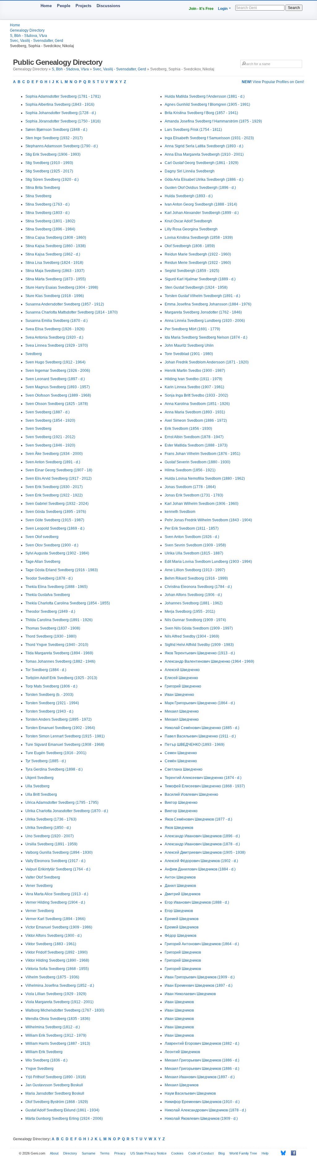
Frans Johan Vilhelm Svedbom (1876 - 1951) (202, 454)
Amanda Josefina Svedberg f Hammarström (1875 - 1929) (213, 121)
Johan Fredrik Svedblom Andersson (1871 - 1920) (207, 362)
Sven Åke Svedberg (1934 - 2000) (54, 454)
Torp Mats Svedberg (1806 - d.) (51, 686)
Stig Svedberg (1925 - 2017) (49, 171)
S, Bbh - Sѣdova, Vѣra (28, 35)
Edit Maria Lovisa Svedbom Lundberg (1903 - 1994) (208, 561)
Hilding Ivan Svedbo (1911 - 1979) (193, 379)
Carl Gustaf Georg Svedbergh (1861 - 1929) (201, 163)
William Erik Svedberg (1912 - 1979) (55, 1035)
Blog (221, 1153)
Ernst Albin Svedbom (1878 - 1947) (194, 437)
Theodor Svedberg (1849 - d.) (50, 611)
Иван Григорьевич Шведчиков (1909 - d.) (200, 977)
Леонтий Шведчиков (182, 1052)
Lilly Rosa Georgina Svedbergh (191, 229)
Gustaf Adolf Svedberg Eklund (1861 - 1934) (62, 1110)
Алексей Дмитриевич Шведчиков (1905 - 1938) (205, 852)
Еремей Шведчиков (181, 919)
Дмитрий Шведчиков (182, 894)
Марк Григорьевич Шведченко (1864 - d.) (200, 703)
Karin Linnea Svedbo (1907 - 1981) (194, 387)
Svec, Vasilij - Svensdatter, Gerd (36, 40)
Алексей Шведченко (182, 670)
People (63, 5)
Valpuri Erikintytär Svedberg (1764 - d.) (57, 869)
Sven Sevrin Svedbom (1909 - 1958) (195, 545)
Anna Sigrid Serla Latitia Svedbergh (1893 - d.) (204, 146)
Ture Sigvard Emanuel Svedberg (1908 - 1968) (64, 744)
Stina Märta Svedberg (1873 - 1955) (55, 279)
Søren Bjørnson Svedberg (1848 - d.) (56, 129)
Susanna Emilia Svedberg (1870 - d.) (56, 320)
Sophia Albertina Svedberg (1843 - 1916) (59, 104)
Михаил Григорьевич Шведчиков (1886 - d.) (202, 1060)
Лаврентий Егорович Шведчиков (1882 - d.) (202, 1043)
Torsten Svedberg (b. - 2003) (49, 694)
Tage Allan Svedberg (42, 561)
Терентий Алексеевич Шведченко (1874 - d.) (203, 778)
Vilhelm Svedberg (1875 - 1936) (52, 977)
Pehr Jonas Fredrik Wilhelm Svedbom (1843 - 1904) (208, 520)
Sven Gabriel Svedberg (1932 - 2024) (57, 503)
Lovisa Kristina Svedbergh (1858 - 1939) (199, 237)
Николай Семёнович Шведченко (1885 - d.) (202, 728)
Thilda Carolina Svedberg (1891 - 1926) (59, 620)
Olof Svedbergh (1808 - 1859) (190, 246)
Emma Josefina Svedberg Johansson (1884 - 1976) (208, 304)
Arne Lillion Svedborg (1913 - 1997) (195, 570)
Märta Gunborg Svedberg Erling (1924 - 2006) (64, 1118)
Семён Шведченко (181, 761)
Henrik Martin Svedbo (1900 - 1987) (195, 370)
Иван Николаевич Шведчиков (190, 994)
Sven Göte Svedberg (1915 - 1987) (54, 520)
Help (265, 1153)
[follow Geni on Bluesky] (281, 1153)
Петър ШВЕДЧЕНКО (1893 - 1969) (194, 744)
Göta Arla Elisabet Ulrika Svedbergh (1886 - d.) (204, 179)
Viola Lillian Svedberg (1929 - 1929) (55, 994)
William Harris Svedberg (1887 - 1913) (57, 1043)
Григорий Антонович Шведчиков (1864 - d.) (202, 944)
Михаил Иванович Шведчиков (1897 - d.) (200, 1077)
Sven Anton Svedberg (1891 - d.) (52, 462)
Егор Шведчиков (179, 911)
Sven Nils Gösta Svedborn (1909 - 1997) (199, 628)
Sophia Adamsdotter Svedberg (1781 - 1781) (63, 96)
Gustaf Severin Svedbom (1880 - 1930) (197, 462)
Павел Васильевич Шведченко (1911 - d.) (200, 736)
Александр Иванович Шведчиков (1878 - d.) (202, 844)
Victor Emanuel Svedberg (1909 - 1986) (58, 927)
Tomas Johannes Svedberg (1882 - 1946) (60, 661)
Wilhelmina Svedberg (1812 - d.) (52, 1027)
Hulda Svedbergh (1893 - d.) (189, 196)
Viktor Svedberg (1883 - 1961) (50, 944)
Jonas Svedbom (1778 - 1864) (190, 487)
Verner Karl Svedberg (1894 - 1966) (55, 919)
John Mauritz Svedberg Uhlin (189, 345)
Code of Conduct (201, 1153)
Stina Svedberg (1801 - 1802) (50, 221)
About (54, 1153)
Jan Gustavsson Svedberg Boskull (54, 1085)
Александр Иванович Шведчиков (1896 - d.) (202, 836)
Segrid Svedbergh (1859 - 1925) (192, 271)
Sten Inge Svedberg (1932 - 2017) (54, 138)
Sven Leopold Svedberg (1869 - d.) (55, 528)
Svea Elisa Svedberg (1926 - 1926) (55, 329)
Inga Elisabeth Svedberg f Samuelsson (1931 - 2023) (209, 138)
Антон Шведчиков (180, 877)
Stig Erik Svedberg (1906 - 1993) (52, 154)
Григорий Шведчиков (183, 952)
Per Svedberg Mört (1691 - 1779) (192, 329)
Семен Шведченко (181, 753)
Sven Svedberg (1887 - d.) (47, 412)
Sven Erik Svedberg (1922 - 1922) (54, 495)
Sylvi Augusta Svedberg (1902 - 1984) (57, 553)
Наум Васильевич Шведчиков (190, 1093)
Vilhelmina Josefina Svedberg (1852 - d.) (59, 985)
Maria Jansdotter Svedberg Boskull (54, 1093)
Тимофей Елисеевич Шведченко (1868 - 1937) (205, 786)
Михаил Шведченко (182, 711)
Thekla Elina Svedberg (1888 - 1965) (56, 587)
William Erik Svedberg (44, 1052)
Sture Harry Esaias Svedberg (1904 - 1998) (61, 287)
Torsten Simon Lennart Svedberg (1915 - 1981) (65, 736)
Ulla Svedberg (37, 786)
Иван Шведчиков (179, 1002)
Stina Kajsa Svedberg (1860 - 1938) (55, 246)
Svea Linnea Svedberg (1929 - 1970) (56, 345)
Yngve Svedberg (39, 1068)
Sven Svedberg (38, 428)
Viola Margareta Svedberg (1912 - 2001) (59, 1002)
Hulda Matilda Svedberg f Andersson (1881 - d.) (205, 96)
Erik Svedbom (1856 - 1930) (188, 428)
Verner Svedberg (39, 911)
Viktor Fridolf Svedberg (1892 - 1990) (56, 952)
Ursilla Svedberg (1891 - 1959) (51, 844)
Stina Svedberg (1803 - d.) (47, 213)
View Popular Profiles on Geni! (273, 82)
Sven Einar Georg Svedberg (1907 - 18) (58, 470)
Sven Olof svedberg (42, 537)
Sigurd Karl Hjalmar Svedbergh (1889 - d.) (200, 279)
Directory (70, 1153)
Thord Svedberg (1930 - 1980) (50, 636)
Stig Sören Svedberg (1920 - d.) (52, 179)
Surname (88, 1153)
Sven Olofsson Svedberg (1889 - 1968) (58, 395)
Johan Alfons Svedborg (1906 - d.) (193, 595)
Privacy (120, 1153)
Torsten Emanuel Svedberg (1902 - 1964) (60, 728)
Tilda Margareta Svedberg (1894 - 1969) (59, 653)
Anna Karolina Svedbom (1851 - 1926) (197, 404)
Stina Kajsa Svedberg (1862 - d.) (52, 254)
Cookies (177, 1153)
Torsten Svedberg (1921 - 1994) (52, 703)
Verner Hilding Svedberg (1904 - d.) (55, 902)
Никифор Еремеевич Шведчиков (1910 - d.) (202, 1102)
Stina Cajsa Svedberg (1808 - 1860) (55, 237)
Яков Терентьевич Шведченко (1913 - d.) (200, 653)
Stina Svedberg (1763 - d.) (47, 204)
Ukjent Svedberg (39, 778)
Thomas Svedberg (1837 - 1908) (52, 628)
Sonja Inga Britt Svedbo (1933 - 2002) (196, 395)
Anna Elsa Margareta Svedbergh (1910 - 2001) (204, 154)
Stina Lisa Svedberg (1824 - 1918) (54, 262)
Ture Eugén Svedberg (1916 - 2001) (55, 753)
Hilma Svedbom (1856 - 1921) (190, 470)
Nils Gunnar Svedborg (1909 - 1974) (195, 620)
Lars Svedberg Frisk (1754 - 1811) (193, 129)
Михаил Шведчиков (181, 1085)
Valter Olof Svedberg (42, 877)
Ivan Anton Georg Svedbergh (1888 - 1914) (201, 204)
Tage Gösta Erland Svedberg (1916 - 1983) (61, 570)
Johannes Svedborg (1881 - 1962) (194, 603)
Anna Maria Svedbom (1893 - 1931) (195, 412)
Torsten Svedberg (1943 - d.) (49, 711)
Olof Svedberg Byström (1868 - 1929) (56, 1102)
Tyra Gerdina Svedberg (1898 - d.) (54, 769)
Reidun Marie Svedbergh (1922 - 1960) (198, 254)
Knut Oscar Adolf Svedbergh (188, 221)
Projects (83, 5)
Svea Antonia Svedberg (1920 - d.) (54, 337)
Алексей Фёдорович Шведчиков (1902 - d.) (201, 861)
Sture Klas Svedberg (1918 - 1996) (54, 296)
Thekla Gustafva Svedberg (47, 595)
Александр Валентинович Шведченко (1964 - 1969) (209, 661)
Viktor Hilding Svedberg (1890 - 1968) (57, 960)
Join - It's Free (201, 9)
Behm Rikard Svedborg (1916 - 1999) (196, 578)
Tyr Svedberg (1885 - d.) (45, 761)
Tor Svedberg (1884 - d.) (45, 670)
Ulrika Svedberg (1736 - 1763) (50, 819)
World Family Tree (243, 1153)
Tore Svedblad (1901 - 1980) (189, 354)
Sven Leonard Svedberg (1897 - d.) (55, 379)
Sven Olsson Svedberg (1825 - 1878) (56, 404)
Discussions (108, 5)
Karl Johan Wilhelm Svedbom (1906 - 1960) (201, 503)
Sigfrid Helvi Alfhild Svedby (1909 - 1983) (199, 645)
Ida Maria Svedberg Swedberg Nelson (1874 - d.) (206, 337)
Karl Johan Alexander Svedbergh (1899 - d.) (202, 213)
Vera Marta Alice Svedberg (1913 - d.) (56, 894)
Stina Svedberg (38, 196)
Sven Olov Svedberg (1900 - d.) (51, 545)
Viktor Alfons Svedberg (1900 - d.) (53, 935)
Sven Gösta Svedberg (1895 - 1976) (55, 512)
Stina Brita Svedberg (42, 187)
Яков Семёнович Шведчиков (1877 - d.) (198, 819)
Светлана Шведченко (183, 769)
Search (294, 8)
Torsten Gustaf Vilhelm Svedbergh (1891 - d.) (202, 296)
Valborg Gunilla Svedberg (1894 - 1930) (59, 852)
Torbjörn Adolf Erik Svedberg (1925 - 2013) (61, 678)
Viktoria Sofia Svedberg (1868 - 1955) (57, 969)
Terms (105, 1153)
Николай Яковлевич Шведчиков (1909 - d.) (201, 1118)
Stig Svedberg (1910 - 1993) (49, 163)
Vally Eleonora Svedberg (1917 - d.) (55, 861)
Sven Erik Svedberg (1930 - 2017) (54, 487)
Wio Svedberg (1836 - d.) (46, 1060)
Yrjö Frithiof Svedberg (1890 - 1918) (55, 1077)
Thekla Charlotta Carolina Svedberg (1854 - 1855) (67, 603)
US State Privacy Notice (148, 1153)
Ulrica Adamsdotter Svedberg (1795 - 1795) (61, 802)
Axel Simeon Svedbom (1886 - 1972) (196, 420)
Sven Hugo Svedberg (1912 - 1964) (55, 362)
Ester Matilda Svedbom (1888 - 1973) (196, 445)
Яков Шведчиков (179, 827)
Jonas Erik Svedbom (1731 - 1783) (194, 495)
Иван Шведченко (179, 694)
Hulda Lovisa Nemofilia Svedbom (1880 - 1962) (205, 478)
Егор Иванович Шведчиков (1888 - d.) (197, 902)
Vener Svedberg (39, 885)
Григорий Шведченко (183, 686)
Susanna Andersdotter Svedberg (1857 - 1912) (64, 304)
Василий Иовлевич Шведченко (191, 794)
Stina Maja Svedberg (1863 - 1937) (55, 271)
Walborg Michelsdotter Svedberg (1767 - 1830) (64, 1010)
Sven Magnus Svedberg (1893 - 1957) (57, 387)
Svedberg (33, 354)
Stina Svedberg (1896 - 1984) (50, 229)
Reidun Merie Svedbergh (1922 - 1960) (198, 262)
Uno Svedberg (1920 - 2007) (49, 836)
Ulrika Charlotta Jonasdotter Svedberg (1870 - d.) (66, 811)
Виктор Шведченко (181, 802)
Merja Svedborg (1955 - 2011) (190, 611)
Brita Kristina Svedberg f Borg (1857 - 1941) (201, 113)
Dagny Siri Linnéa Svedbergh (190, 171)
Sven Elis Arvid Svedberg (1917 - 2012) (58, 478)
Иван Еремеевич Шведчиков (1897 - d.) (198, 985)
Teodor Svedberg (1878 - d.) (49, 578)
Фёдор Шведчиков (180, 935)
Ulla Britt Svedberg (41, 794)
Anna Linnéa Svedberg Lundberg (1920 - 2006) (205, 320)
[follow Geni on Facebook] (292, 1153)
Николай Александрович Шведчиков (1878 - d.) (205, 1110)
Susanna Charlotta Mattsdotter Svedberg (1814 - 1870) (71, 312)
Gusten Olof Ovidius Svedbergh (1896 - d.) (200, 187)
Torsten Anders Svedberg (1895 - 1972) (58, 719)
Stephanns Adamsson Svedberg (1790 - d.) (61, 146)
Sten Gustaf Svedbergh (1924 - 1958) (196, 287)
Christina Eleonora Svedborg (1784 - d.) (198, 587)
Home (46, 5)
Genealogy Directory (27, 30)
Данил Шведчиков (180, 885)
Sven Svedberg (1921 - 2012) (50, 437)
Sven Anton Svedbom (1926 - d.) (192, 537)
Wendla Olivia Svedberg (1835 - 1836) (57, 1019)
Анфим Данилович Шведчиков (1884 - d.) (200, 869)
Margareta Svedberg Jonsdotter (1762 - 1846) (203, 312)
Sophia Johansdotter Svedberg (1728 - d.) (60, 113)
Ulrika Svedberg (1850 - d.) (48, 827)
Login (223, 9)
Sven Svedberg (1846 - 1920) (50, 445)
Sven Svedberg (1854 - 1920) (50, 420)
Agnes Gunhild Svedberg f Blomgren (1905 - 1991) (207, 104)
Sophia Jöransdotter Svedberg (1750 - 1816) (63, 121)
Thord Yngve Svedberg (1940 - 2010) (56, 645)
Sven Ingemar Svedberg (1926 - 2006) (57, 370)
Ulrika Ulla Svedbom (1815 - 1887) (194, 553)
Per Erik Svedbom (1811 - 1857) (192, 528)
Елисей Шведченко (181, 678)
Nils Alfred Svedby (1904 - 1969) (192, 636)
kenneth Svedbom (180, 512)
